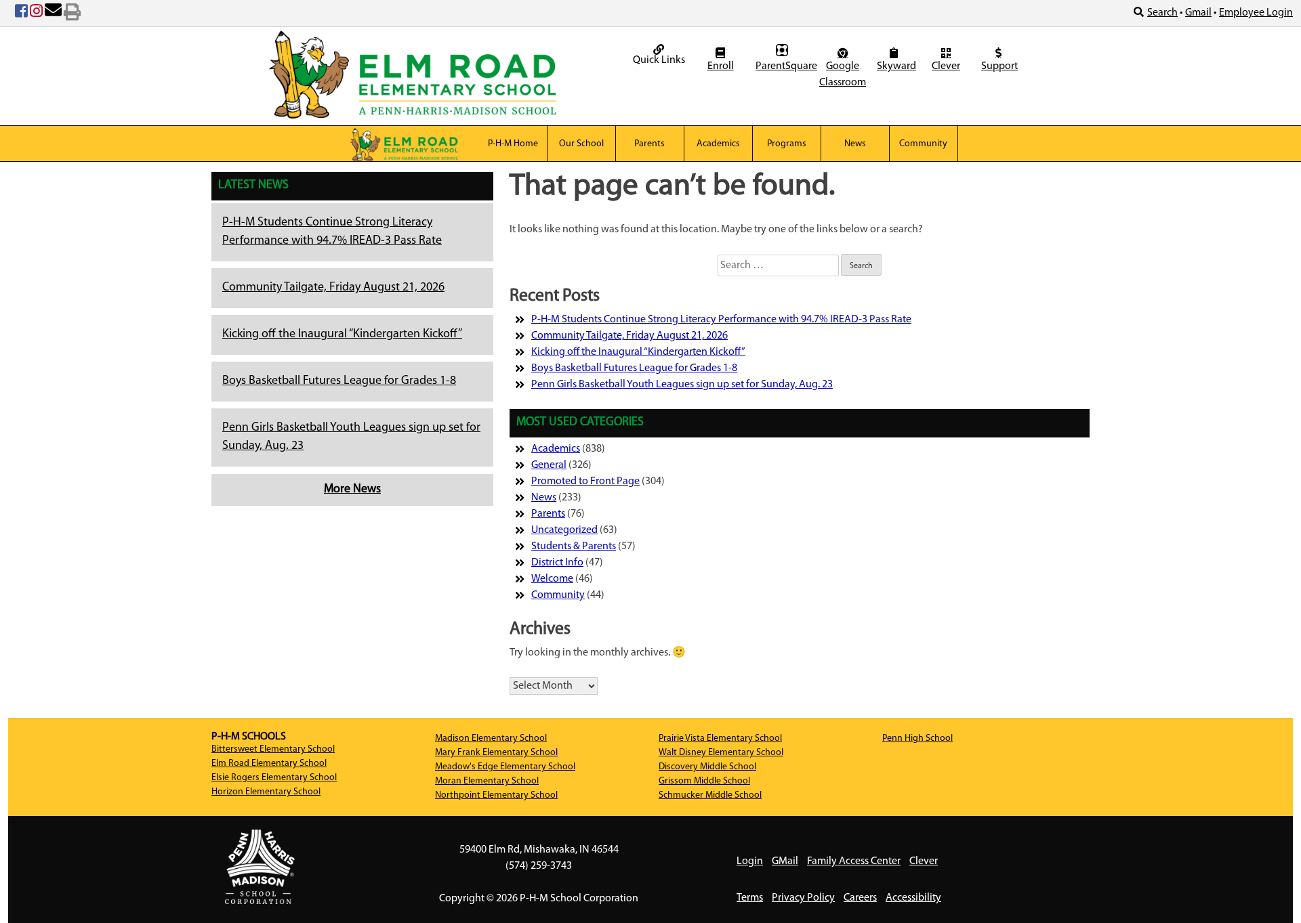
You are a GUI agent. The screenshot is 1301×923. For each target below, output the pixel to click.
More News (352, 490)
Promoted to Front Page (585, 481)
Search (1162, 12)
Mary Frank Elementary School (496, 753)
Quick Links (659, 60)
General (548, 465)
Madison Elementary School (491, 738)
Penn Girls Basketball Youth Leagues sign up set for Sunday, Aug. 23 (682, 384)
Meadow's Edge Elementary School (505, 767)
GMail (785, 861)
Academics (718, 144)
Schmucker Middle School (710, 795)
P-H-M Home (513, 144)
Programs (786, 144)
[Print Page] (72, 13)
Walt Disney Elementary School (721, 753)
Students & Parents (573, 546)
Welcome (552, 579)
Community (923, 144)
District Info (557, 562)
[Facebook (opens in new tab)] (21, 13)
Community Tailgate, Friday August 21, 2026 (333, 288)
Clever (946, 66)
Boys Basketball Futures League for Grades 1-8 (339, 381)
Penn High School (917, 738)
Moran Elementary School (487, 781)
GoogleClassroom (842, 74)
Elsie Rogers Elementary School (274, 778)
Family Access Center (854, 861)
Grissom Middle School (704, 781)
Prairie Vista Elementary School (720, 738)
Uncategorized (564, 530)
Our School (581, 144)
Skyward (895, 66)
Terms (750, 898)
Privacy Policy (803, 898)
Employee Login (1256, 12)
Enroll (720, 66)
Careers (860, 898)
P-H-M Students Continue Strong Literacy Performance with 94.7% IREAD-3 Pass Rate (721, 319)
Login (750, 861)
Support (999, 66)
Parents (649, 144)
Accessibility (913, 898)
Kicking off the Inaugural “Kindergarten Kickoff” (342, 334)
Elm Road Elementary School (269, 763)
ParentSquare (784, 66)
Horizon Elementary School (266, 792)
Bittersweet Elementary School (273, 749)
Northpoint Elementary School (496, 795)
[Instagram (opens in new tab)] (36, 13)
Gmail (1198, 12)
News (855, 144)
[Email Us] (53, 13)
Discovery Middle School (707, 767)
